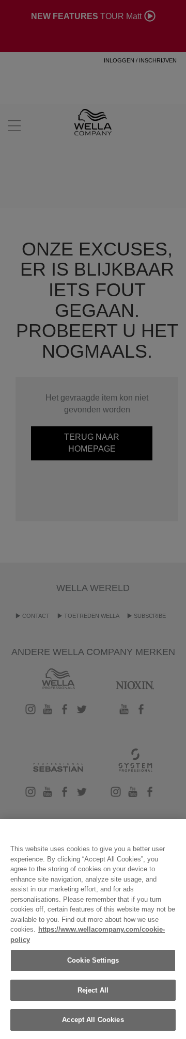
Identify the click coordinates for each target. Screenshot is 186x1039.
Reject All (93, 990)
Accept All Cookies (92, 1020)
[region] (93, 929)
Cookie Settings (93, 960)
